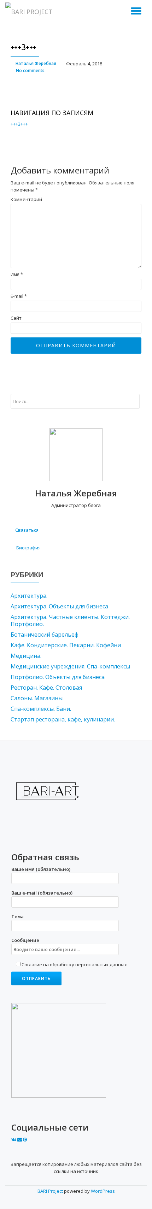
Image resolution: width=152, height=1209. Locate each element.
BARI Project (50, 1191)
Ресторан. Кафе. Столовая (46, 687)
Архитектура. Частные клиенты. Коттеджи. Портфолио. (70, 620)
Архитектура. (29, 596)
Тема (17, 916)
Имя (17, 274)
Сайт (16, 318)
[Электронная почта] (20, 1139)
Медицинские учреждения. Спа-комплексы (70, 666)
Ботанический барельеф (44, 634)
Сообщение (25, 940)
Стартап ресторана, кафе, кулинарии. (63, 719)
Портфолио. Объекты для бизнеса (58, 677)
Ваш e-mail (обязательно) (41, 893)
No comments (30, 70)
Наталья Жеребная (36, 63)
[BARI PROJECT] (30, 12)
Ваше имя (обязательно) (40, 869)
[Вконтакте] (14, 1139)
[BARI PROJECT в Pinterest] (25, 1139)
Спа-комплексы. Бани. (41, 709)
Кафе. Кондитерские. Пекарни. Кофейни (66, 645)
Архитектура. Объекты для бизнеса (59, 606)
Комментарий (26, 199)
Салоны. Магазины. (37, 698)
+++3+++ (19, 124)
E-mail (19, 296)
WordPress (103, 1191)
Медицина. (26, 656)
